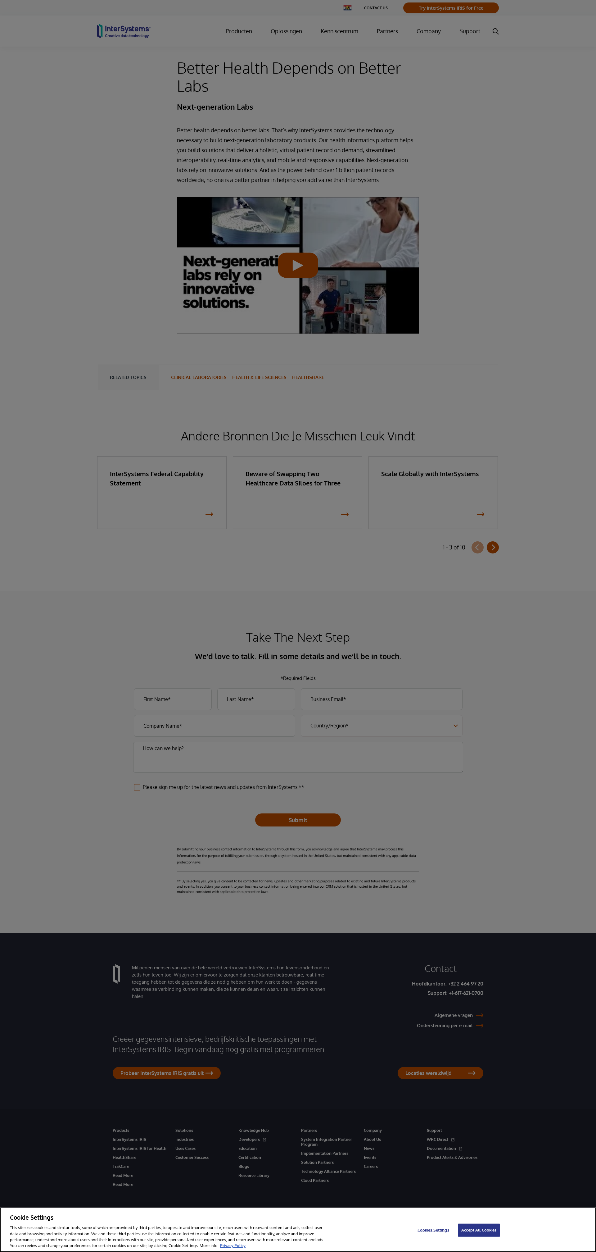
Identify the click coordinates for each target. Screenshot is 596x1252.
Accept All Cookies (478, 1229)
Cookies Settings (433, 1229)
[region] (298, 1230)
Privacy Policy (233, 1245)
